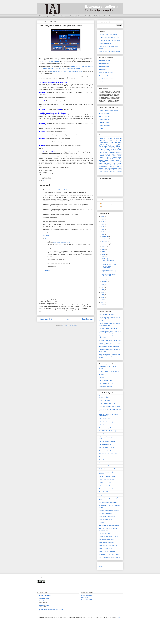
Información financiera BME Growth (109, 371)
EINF (44, 180)
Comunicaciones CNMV (106, 380)
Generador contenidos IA (106, 489)
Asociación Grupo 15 (105, 43)
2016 (102, 290)
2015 (102, 292)
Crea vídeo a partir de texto (107, 460)
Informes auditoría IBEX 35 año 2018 (109, 275)
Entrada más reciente (45, 319)
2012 (102, 300)
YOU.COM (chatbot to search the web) (110, 557)
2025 (102, 219)
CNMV (100, 566)
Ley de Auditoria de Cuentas (107, 148)
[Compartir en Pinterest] (50, 178)
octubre (104, 241)
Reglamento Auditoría (106, 146)
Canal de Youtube (104, 122)
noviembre (105, 239)
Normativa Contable (104, 60)
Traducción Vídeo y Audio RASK (108, 545)
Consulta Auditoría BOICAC (110, 154)
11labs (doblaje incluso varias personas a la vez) (107, 396)
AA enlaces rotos (44, 598)
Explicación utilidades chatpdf (107, 476)
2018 (102, 284)
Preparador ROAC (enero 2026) (108, 34)
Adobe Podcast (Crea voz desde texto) (110, 406)
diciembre (105, 236)
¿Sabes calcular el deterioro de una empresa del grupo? (109, 324)
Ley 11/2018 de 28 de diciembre (50, 61)
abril (103, 256)
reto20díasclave (103, 166)
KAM (100, 162)
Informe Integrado (112, 168)
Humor (110, 169)
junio (103, 251)
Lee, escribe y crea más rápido (108, 502)
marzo (104, 279)
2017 (102, 287)
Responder (46, 235)
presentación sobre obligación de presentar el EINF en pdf (66, 71)
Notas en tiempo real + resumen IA (109, 525)
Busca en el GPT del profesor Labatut (110, 51)
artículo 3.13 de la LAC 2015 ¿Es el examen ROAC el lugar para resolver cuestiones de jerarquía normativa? (109, 345)
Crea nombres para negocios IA (108, 453)
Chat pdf (101, 434)
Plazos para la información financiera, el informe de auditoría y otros (110, 331)
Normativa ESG (103, 69)
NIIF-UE (101, 160)
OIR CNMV (102, 374)
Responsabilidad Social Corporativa (107, 173)
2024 (102, 221)
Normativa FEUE (104, 75)
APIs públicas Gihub (104, 418)
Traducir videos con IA (105, 548)
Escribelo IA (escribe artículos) (107, 469)
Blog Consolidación (59, 16)
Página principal (44, 16)
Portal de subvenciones (105, 386)
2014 (102, 295)
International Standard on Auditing (110, 158)
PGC (100, 154)
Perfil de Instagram (104, 119)
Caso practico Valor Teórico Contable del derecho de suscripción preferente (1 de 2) (110, 355)
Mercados (107, 163)
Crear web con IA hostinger (107, 466)
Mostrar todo (76, 613)
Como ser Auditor (75, 16)
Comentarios (105, 207)
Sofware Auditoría (104, 169)
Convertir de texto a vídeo (106, 447)
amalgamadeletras (44, 605)
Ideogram (101, 495)
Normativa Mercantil (104, 63)
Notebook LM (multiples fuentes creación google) (108, 529)
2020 (102, 231)
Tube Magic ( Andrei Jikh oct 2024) (109, 554)
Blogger (119, 617)
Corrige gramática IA (105, 450)
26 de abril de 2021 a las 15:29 (61, 242)
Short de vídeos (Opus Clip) (107, 539)
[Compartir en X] (46, 178)
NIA (110, 140)
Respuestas (48, 239)
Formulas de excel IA (105, 482)
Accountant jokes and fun (46, 601)
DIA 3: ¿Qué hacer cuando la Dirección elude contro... (108, 260)
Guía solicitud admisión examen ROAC (110, 340)
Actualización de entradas (106, 82)
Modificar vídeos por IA (105, 519)
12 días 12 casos (109, 154)
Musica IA (101, 522)
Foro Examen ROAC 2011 (106, 314)
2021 (102, 229)
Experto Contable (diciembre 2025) (109, 37)
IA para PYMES (103, 492)
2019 (102, 234)
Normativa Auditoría (104, 66)
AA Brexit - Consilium (45, 595)
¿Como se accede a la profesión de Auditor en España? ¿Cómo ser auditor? (109, 319)
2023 (102, 224)
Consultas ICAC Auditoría (106, 72)
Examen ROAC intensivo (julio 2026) (109, 40)
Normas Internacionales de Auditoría (110, 141)
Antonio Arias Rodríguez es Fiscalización (51, 609)
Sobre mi (107, 16)
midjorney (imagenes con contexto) (109, 510)
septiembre (105, 244)
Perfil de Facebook (104, 125)
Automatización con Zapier (106, 424)
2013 (102, 297)
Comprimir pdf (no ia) (105, 444)
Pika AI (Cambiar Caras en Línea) (108, 536)
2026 (102, 216)
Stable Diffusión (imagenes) (107, 542)
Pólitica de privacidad (87, 595)
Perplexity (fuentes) (104, 533)
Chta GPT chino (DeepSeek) (107, 441)
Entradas (104, 204)
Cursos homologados (115, 165)
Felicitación (113, 149)
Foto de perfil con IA (105, 485)
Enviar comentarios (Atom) (69, 325)
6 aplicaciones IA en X (105, 400)
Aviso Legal (84, 597)
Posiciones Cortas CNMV (106, 383)
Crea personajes (103, 457)
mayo (104, 254)
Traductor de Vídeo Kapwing (107, 551)
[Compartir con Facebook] (48, 178)
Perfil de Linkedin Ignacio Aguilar (108, 110)
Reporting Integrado (115, 171)
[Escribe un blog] (45, 178)
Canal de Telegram (104, 116)
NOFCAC (118, 146)
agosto (104, 246)
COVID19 (118, 144)
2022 (102, 226)
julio (103, 249)
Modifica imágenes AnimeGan (107, 516)
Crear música (103, 463)
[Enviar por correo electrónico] (43, 178)
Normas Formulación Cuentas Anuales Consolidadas (110, 151)
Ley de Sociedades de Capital (112, 160)
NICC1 (119, 168)
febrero (104, 281)
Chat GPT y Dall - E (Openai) (107, 431)
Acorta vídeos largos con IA (107, 403)
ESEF (119, 155)
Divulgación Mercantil (115, 152)
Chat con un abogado (105, 428)
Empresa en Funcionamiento (110, 157)
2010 (102, 305)
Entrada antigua (87, 319)
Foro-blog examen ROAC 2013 (108, 328)
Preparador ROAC (104, 165)
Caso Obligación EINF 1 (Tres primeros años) (109, 270)
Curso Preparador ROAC (92, 16)
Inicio (67, 319)
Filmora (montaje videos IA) (107, 479)
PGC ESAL (117, 163)
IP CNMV (101, 377)
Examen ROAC (106, 138)
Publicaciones (103, 144)
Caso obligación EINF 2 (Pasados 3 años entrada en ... (109, 266)
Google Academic (104, 113)
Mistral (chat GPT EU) (105, 513)
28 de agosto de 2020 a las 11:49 (58, 190)
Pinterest (101, 128)
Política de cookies (86, 599)
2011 (102, 302)
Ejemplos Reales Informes (106, 78)
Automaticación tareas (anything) (108, 422)
